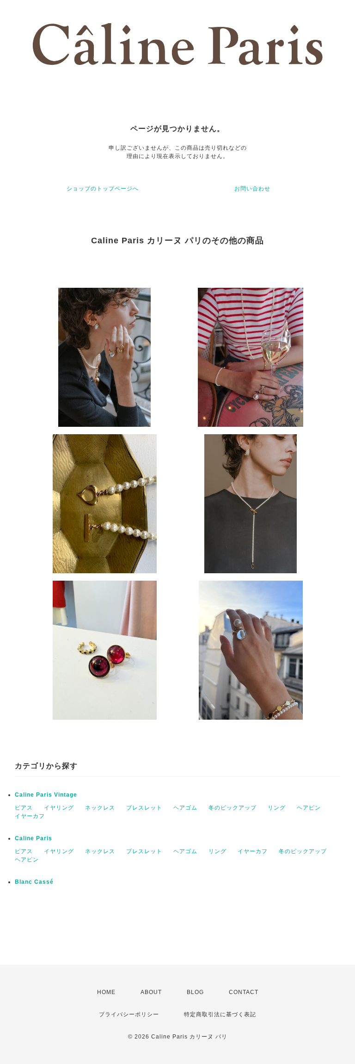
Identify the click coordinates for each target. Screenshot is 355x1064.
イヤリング (59, 807)
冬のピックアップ (232, 807)
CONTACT (243, 992)
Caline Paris (33, 838)
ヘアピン (309, 807)
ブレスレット (144, 807)
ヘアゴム (185, 807)
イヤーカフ (30, 816)
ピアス (24, 807)
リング (277, 807)
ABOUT (151, 992)
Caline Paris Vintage (46, 795)
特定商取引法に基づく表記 (220, 1014)
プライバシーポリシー (129, 1014)
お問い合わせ (252, 188)
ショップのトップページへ (103, 188)
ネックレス (100, 807)
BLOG (195, 992)
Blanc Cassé (34, 882)
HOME (106, 992)
